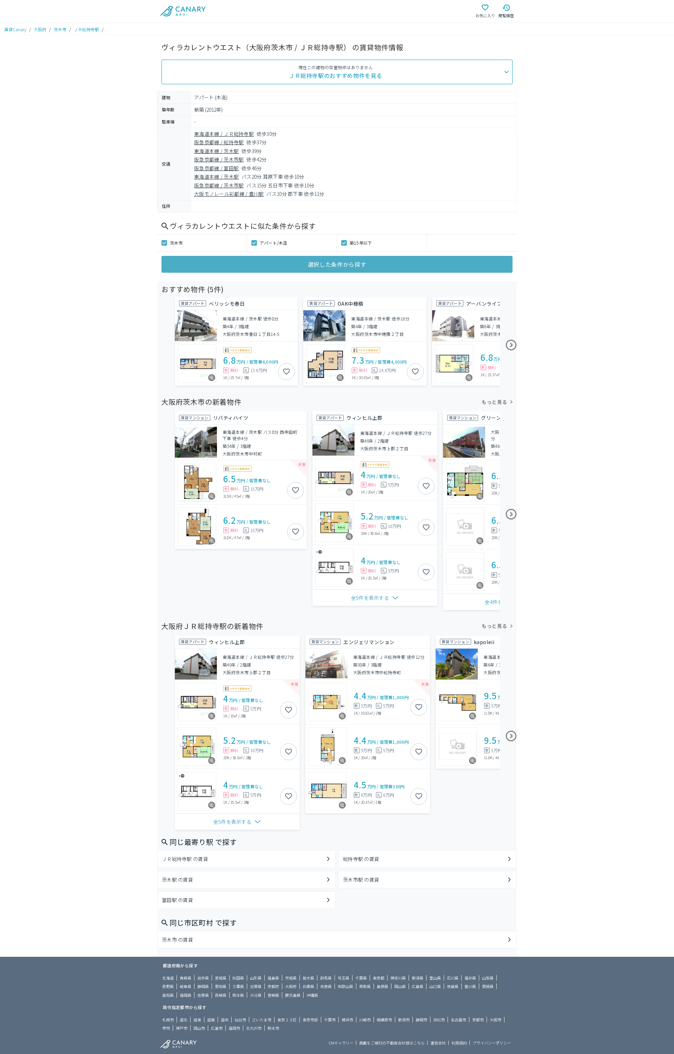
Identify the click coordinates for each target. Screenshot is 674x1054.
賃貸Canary (15, 29)
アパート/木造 (274, 243)
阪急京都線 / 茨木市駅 (219, 159)
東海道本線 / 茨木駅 (216, 150)
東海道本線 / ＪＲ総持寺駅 (224, 133)
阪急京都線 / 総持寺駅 (219, 142)
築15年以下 (361, 243)
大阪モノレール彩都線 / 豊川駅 (229, 193)
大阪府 (40, 29)
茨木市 (60, 29)
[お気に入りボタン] (286, 371)
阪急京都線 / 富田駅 (216, 168)
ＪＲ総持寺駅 (86, 29)
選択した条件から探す (337, 264)
